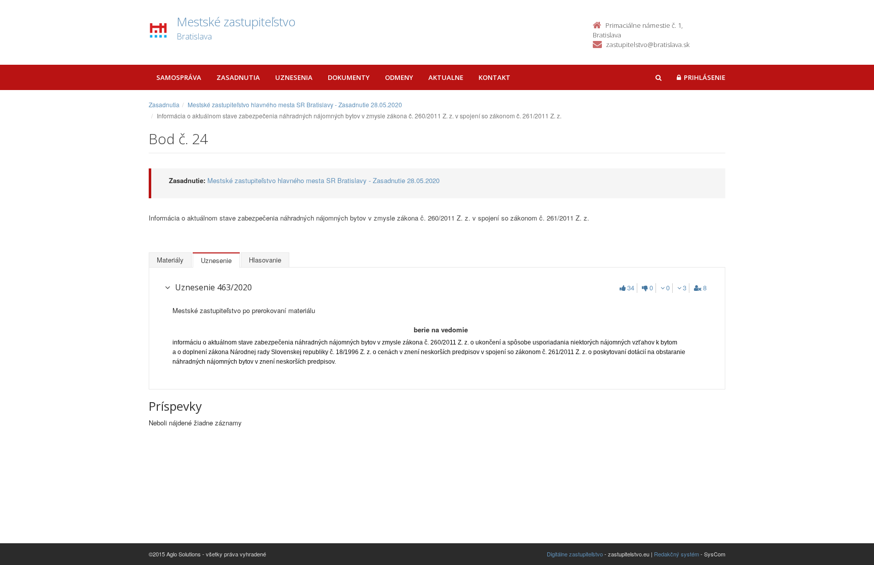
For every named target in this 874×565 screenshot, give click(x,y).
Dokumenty (349, 77)
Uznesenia (294, 77)
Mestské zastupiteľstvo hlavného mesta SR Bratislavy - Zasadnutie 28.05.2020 (295, 104)
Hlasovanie (265, 260)
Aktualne (445, 77)
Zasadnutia (238, 77)
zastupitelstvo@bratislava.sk (647, 44)
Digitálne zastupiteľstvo (575, 554)
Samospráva (178, 77)
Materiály (170, 260)
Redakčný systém (676, 554)
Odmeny (399, 77)
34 (630, 287)
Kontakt (494, 77)
